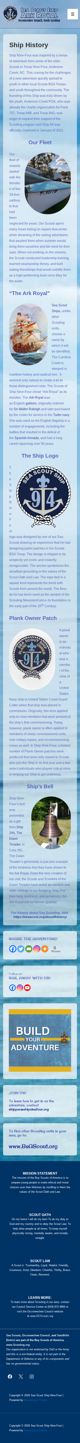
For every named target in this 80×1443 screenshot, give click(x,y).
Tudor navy (61, 415)
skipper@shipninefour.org (29, 1109)
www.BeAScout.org (33, 1146)
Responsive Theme (35, 1400)
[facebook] (10, 1376)
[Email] (28, 948)
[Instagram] (36, 948)
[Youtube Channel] (27, 987)
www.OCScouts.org (41, 1316)
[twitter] (21, 1376)
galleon (31, 403)
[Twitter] (20, 948)
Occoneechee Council (36, 1335)
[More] (44, 948)
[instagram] (32, 1376)
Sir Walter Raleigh (27, 409)
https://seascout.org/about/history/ (40, 917)
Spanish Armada (27, 438)
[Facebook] (12, 948)
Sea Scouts (13, 1335)
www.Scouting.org (18, 1344)
